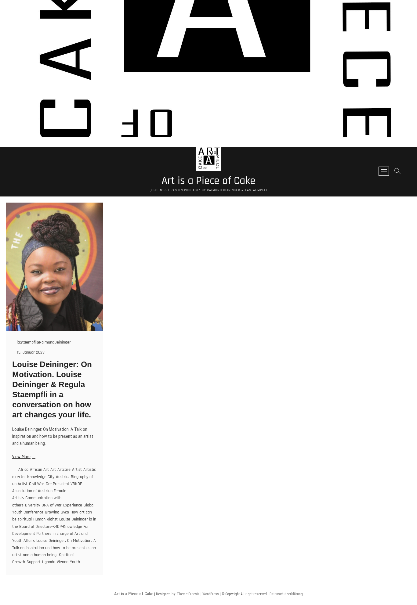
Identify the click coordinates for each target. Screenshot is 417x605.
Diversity (32, 505)
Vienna (62, 562)
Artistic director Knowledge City (54, 473)
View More (23, 457)
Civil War (36, 484)
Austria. (62, 477)
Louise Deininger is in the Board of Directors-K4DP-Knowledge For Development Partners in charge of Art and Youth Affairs (54, 530)
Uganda (48, 562)
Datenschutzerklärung (286, 594)
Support (34, 562)
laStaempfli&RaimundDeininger (43, 342)
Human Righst (45, 519)
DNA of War (52, 505)
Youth (75, 562)
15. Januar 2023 (30, 352)
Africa (23, 469)
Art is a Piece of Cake (208, 181)
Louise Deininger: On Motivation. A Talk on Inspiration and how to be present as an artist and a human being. (54, 548)
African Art (39, 469)
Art (53, 469)
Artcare (64, 469)
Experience (72, 505)
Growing (52, 512)
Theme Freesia (188, 594)
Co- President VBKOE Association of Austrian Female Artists (47, 491)
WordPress (210, 594)
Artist (77, 469)
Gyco (65, 512)
